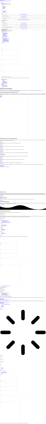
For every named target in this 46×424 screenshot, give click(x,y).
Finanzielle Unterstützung (4, 37)
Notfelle (2, 13)
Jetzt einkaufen (1, 143)
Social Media (23, 90)
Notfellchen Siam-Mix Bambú (23, 14)
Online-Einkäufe (38, 90)
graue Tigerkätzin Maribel (23, 28)
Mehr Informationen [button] (2, 165)
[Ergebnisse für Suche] (23, 332)
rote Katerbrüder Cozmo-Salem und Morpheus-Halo (23, 19)
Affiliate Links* (3, 42)
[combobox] (3, 309)
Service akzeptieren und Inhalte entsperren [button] (4, 166)
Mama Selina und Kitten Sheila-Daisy (24, 26)
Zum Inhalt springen (2, 0)
